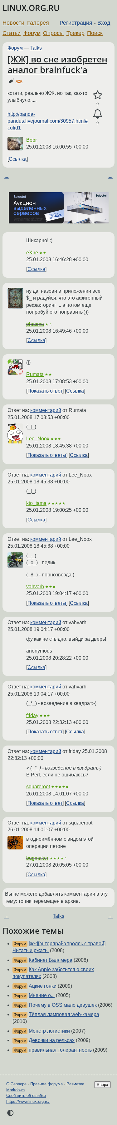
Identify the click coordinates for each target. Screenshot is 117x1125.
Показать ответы (46, 455)
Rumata (35, 374)
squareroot (38, 786)
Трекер (75, 33)
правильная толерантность (60, 1050)
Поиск (95, 33)
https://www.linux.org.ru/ (28, 1101)
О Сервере (16, 1084)
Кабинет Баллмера (50, 960)
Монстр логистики (49, 1031)
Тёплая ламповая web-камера (64, 1014)
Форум (32, 33)
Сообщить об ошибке (26, 1095)
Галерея (38, 23)
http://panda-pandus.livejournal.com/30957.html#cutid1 (47, 121)
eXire (32, 252)
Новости (13, 23)
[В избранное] (97, 95)
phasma (35, 324)
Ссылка (18, 159)
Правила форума (46, 1084)
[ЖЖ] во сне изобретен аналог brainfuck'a (57, 64)
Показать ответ (44, 391)
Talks (36, 48)
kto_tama (36, 503)
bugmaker (37, 858)
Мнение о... (42, 995)
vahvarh (35, 586)
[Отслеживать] (97, 114)
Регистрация (76, 23)
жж (19, 81)
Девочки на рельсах (52, 1040)
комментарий (45, 410)
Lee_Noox (37, 438)
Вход (103, 23)
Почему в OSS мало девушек (63, 1005)
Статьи (11, 33)
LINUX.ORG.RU (31, 7)
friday (32, 715)
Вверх (102, 1084)
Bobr (31, 140)
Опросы (53, 33)
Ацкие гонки (42, 986)
